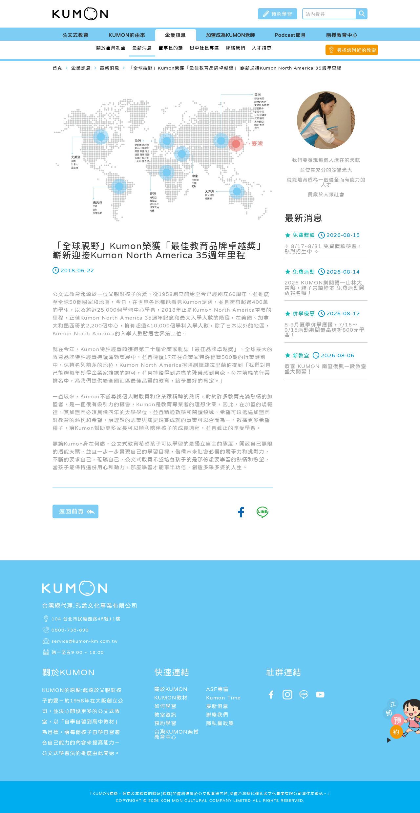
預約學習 (165, 723)
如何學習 (165, 706)
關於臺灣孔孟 (111, 48)
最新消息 (142, 48)
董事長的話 (170, 48)
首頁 (57, 68)
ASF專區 (217, 689)
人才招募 (262, 48)
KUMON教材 (171, 697)
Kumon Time (223, 697)
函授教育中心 (342, 34)
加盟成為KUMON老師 (230, 34)
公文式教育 (75, 34)
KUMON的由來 (127, 34)
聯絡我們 (235, 48)
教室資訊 (165, 714)
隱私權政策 (220, 723)
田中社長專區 (204, 48)
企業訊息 (175, 34)
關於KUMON (171, 689)
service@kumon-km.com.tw (85, 640)
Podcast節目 (290, 34)
